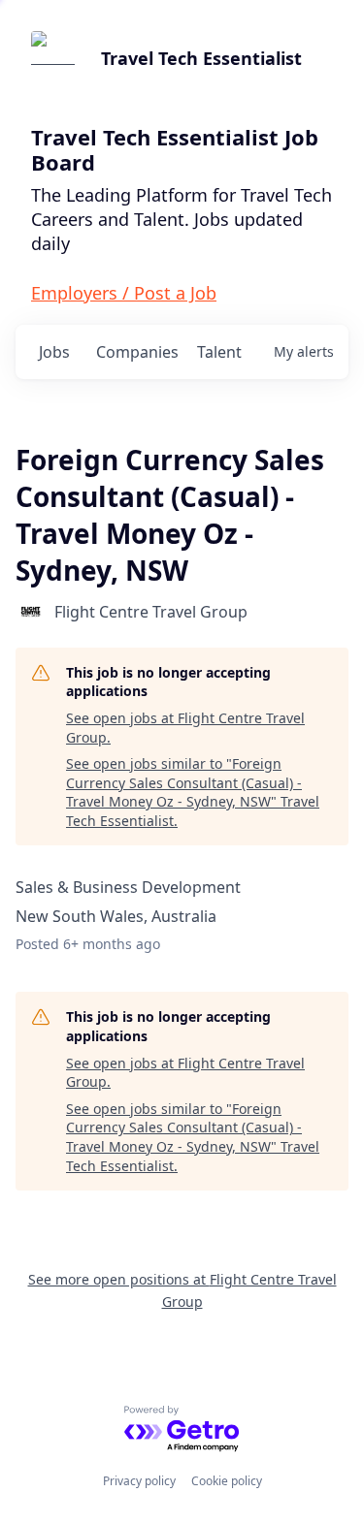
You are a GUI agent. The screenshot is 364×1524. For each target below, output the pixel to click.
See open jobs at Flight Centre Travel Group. (185, 727)
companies (137, 352)
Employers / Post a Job (123, 292)
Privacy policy (139, 1481)
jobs (54, 352)
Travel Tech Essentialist (201, 58)
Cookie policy (226, 1481)
